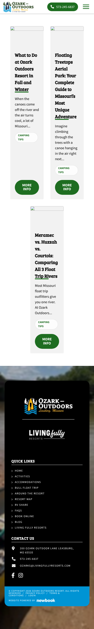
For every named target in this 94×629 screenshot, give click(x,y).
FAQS (18, 510)
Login (32, 595)
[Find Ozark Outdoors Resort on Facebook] (13, 576)
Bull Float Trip (27, 488)
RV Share (21, 505)
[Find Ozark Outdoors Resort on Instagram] (20, 576)
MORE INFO (27, 187)
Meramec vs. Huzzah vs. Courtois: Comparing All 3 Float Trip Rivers (46, 255)
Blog (18, 522)
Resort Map (23, 499)
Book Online (24, 516)
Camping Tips (23, 137)
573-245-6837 (65, 7)
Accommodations (28, 482)
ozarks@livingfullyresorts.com (45, 565)
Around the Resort (30, 493)
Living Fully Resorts (31, 527)
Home (19, 470)
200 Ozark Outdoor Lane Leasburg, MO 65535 (47, 550)
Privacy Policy (35, 593)
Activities (22, 476)
